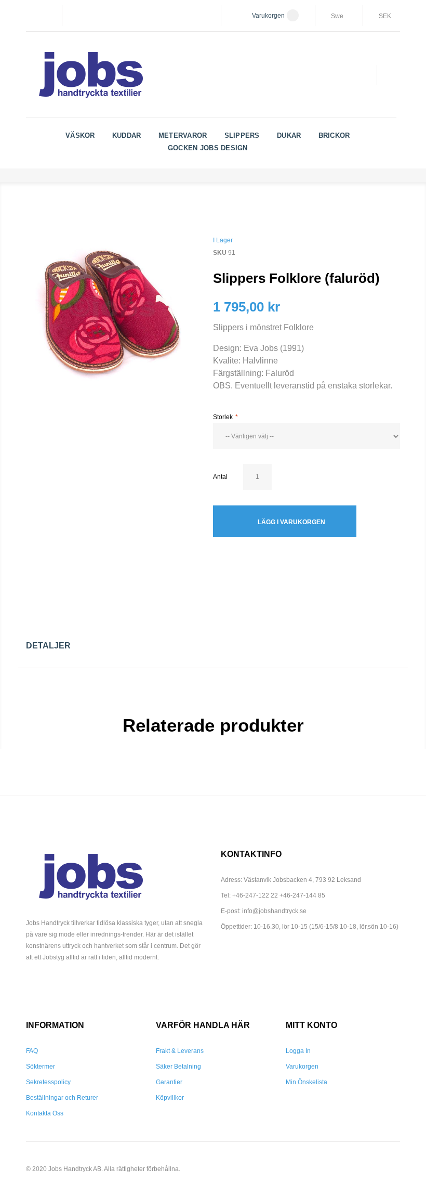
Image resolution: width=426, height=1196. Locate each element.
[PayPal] (78, 986)
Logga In (298, 1051)
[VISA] (30, 986)
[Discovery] (94, 986)
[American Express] (62, 986)
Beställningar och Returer (62, 1097)
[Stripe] (110, 986)
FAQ (32, 1051)
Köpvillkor (170, 1097)
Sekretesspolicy (48, 1082)
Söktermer (40, 1066)
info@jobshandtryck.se (274, 911)
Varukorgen (302, 1066)
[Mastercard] (46, 986)
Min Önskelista (306, 1082)
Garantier (169, 1082)
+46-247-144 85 (302, 895)
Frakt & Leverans (180, 1051)
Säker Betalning (178, 1066)
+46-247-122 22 (255, 895)
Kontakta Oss (44, 1113)
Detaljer (48, 645)
